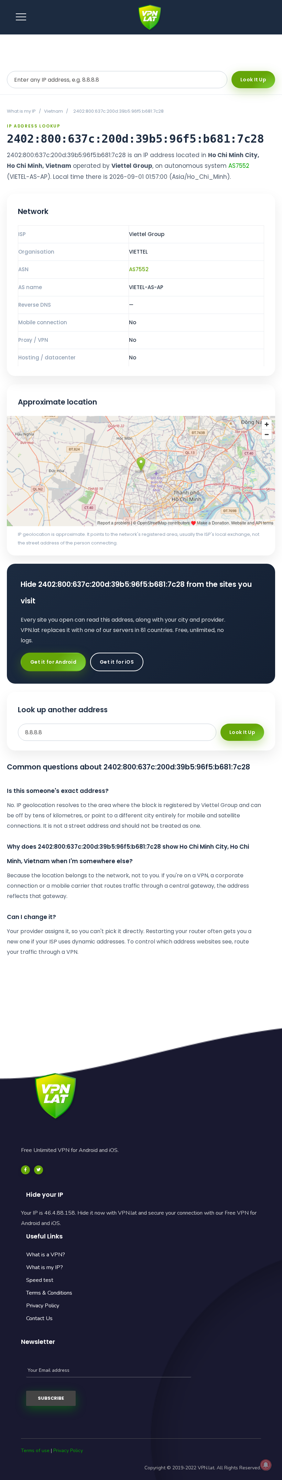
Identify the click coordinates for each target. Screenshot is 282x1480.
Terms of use (35, 1450)
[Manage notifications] (265, 1464)
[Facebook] (25, 1169)
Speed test (39, 1280)
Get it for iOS (117, 662)
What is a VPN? (45, 1254)
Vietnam (53, 111)
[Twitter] (38, 1169)
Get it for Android (53, 662)
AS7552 (238, 166)
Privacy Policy (42, 1305)
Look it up (253, 79)
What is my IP (21, 111)
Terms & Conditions (49, 1293)
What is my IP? (44, 1267)
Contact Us (39, 1318)
